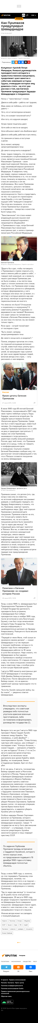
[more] (34, 403)
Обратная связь (6, 996)
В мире (20, 921)
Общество (27, 921)
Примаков (5, 929)
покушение (29, 929)
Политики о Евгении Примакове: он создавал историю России (15, 591)
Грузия (10, 925)
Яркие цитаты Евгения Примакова (14, 397)
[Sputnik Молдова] (6, 16)
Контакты (11, 983)
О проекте (4, 980)
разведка (20, 929)
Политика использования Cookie (12, 988)
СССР (3, 925)
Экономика (16, 961)
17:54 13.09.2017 (6, 33)
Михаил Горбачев (7, 933)
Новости (4, 921)
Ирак (15, 925)
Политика (12, 921)
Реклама (4, 983)
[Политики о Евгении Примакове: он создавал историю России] (19, 571)
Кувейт (26, 925)
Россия (5, 392)
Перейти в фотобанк (24, 58)
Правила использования (17, 980)
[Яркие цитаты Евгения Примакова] (19, 376)
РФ (20, 925)
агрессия (13, 929)
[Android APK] (7, 1002)
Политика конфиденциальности (12, 986)
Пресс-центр (19, 983)
